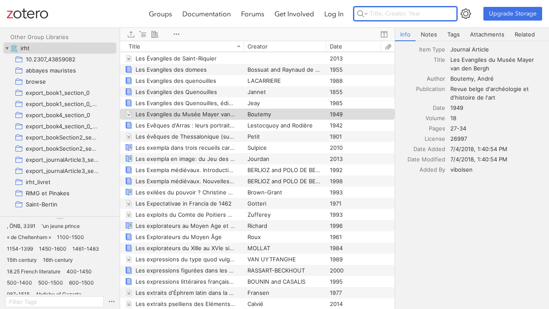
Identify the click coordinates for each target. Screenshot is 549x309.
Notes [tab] (429, 34)
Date (439, 107)
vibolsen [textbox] (461, 169)
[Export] (130, 34)
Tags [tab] (453, 34)
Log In (334, 13)
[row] (257, 46)
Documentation (206, 13)
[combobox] (497, 49)
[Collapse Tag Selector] (60, 218)
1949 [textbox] (456, 107)
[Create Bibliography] (154, 34)
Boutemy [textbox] (462, 78)
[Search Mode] (362, 13)
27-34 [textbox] (458, 128)
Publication (430, 88)
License (435, 138)
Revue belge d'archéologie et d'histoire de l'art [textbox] (490, 93)
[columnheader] (182, 46)
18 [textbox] (453, 118)
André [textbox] (485, 78)
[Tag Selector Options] (111, 301)
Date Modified (426, 159)
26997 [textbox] (458, 138)
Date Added (429, 148)
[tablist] (472, 34)
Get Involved (294, 13)
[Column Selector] (383, 34)
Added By (432, 169)
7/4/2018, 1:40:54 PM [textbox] (478, 148)
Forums (252, 13)
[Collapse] (6, 48)
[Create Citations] (142, 34)
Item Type (432, 49)
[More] (176, 34)
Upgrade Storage (513, 13)
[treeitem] (59, 48)
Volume (435, 118)
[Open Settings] (466, 13)
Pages (437, 128)
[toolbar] (257, 34)
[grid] (257, 175)
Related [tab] (525, 34)
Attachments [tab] (487, 34)
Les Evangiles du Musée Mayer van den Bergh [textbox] (493, 64)
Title (439, 59)
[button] (21, 226)
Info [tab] (405, 34)
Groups (160, 13)
